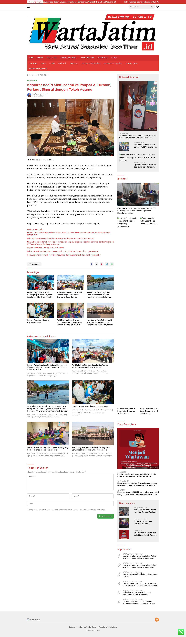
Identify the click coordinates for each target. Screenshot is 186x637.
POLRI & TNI (51, 58)
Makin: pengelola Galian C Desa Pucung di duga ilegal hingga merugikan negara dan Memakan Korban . (137, 484)
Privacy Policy (131, 63)
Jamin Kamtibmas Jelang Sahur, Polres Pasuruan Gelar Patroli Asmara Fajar (139, 557)
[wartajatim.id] (93, 32)
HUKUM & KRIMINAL (68, 58)
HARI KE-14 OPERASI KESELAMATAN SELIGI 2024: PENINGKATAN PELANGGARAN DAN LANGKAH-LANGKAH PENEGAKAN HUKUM (140, 584)
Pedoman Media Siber (91, 63)
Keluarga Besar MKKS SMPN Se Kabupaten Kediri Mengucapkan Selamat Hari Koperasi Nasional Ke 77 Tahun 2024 (138, 493)
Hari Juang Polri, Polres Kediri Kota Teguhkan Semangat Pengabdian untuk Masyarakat (64, 255)
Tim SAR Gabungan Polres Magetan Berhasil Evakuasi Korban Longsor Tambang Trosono (145, 511)
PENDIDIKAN (103, 58)
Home (43, 63)
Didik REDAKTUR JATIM (40, 94)
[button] (152, 7)
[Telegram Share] (107, 264)
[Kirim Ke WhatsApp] (112, 264)
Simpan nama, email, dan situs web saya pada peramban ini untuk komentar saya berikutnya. (67, 509)
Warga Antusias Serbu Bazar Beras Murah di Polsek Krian (149, 411)
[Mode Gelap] (157, 7)
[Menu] (29, 7)
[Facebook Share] (91, 264)
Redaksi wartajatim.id (38, 68)
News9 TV (74, 63)
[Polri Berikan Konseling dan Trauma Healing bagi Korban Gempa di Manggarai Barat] (70, 310)
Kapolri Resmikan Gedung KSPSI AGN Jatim (45, 248)
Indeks (52, 63)
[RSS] (157, 620)
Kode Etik (62, 63)
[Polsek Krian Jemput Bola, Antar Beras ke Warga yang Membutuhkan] (127, 311)
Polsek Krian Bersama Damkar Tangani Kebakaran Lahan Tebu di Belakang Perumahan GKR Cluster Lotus (145, 522)
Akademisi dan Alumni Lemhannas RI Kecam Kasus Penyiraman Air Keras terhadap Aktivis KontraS (138, 136)
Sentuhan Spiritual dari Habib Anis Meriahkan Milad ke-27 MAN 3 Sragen (139, 602)
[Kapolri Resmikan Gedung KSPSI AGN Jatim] (40, 310)
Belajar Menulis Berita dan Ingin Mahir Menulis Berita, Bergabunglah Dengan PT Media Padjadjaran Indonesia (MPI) (136, 475)
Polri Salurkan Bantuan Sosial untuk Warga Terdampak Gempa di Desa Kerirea (128, 2)
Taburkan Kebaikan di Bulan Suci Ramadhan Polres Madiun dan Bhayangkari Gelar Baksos (137, 593)
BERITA (40, 58)
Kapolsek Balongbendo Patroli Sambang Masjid (140, 575)
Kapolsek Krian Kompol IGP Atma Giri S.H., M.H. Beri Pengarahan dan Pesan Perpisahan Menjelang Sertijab (136, 210)
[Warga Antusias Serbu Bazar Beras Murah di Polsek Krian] (149, 311)
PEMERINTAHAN (87, 58)
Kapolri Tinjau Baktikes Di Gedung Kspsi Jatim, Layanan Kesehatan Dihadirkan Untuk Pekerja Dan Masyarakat (68, 233)
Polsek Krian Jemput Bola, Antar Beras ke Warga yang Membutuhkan (126, 411)
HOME (31, 58)
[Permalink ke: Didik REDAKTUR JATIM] (29, 95)
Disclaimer (33, 63)
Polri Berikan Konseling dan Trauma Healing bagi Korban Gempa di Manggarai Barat (63, 251)
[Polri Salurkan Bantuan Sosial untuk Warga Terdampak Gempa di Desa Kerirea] (70, 282)
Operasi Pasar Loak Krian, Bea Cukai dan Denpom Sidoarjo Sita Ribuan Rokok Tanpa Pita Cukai (145, 165)
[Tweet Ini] (96, 264)
